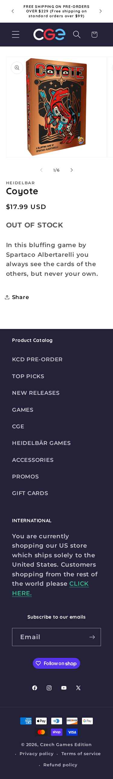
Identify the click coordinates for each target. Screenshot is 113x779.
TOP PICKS (28, 376)
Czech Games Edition (66, 744)
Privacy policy (37, 753)
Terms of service (81, 753)
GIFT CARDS (30, 493)
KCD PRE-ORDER (37, 359)
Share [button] (20, 297)
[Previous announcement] (12, 11)
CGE (18, 426)
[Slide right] (71, 170)
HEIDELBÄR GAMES (41, 442)
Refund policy (60, 765)
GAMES (22, 409)
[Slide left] (41, 170)
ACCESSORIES (33, 459)
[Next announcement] (100, 11)
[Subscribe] (92, 637)
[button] (15, 34)
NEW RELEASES (35, 392)
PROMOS (25, 476)
